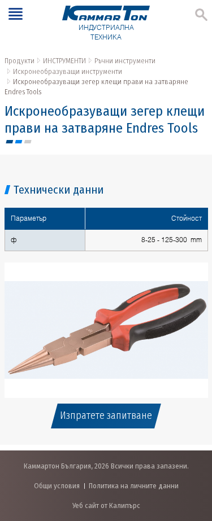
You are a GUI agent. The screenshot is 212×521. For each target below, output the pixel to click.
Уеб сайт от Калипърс (106, 505)
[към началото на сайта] (192, 453)
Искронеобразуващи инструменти (67, 71)
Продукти (19, 60)
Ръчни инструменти (124, 60)
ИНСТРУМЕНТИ (64, 60)
